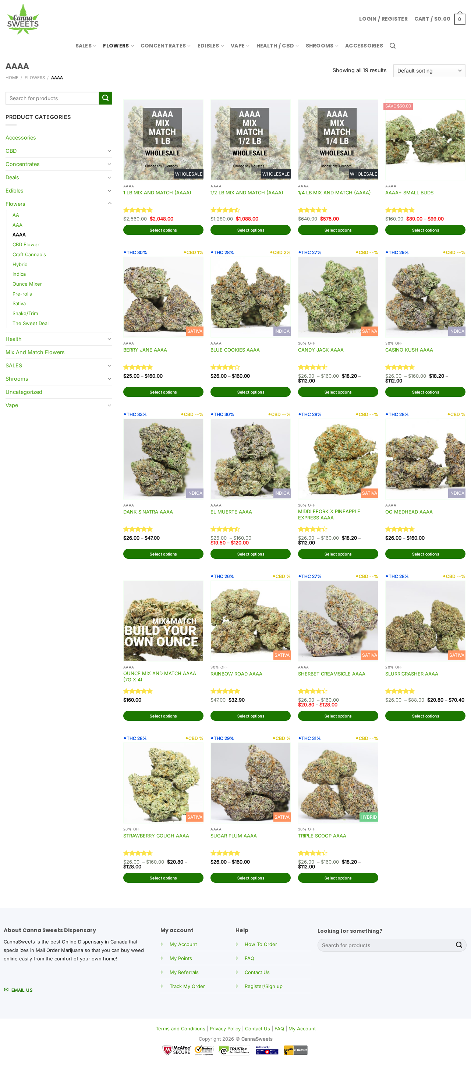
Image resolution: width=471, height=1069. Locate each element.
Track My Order (187, 986)
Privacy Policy (225, 1028)
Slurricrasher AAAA (411, 674)
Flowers (116, 45)
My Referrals (184, 972)
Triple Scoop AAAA (322, 836)
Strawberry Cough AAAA (156, 836)
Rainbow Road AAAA (236, 674)
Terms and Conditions (180, 1028)
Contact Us (257, 972)
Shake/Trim (25, 313)
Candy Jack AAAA (321, 350)
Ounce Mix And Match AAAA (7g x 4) (159, 676)
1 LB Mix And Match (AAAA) (157, 192)
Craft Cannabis (29, 254)
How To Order (261, 944)
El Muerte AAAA (231, 512)
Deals (12, 177)
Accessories (364, 45)
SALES (83, 45)
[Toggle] (109, 151)
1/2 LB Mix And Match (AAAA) (246, 192)
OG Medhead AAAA (409, 512)
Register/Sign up (264, 986)
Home (12, 77)
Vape (238, 45)
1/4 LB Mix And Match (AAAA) (334, 192)
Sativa (19, 303)
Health (14, 339)
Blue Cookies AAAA (235, 350)
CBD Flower (26, 244)
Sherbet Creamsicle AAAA (331, 674)
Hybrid (20, 264)
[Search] (393, 46)
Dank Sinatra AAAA (148, 512)
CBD (11, 151)
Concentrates (163, 45)
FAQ (249, 958)
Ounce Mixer (27, 284)
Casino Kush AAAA (409, 350)
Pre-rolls (22, 294)
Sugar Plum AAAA (233, 836)
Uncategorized (24, 392)
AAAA (19, 234)
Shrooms (320, 45)
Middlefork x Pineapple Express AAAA (329, 514)
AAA (17, 225)
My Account (183, 944)
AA (16, 215)
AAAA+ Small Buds (409, 192)
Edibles (208, 45)
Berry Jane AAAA (145, 350)
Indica (19, 274)
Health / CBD (275, 45)
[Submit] (105, 98)
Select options (163, 230)
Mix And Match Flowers (35, 352)
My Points (181, 958)
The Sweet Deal (31, 323)
